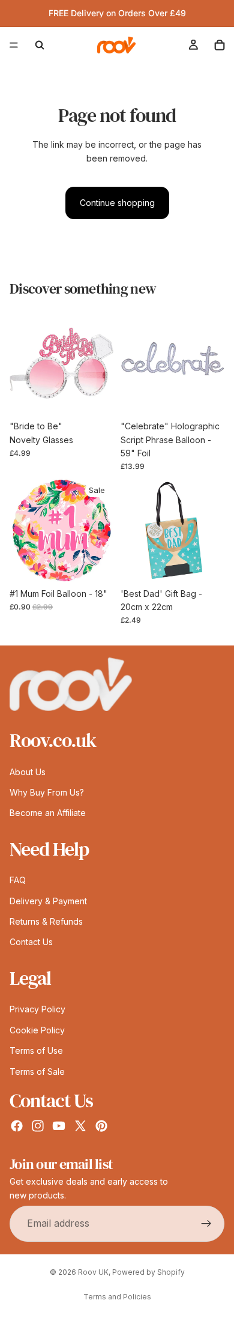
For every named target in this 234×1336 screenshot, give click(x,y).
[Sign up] (206, 1223)
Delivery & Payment (48, 901)
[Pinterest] (101, 1126)
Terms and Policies (117, 1296)
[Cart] (219, 45)
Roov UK (93, 1272)
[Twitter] (80, 1126)
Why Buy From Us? (47, 792)
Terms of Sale (37, 1071)
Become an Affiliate (48, 813)
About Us (28, 772)
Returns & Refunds (46, 921)
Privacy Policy (37, 1010)
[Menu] (14, 45)
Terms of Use (36, 1050)
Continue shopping (117, 203)
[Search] (39, 45)
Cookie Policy (37, 1030)
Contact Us (31, 942)
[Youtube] (59, 1126)
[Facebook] (17, 1126)
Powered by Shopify (148, 1272)
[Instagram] (38, 1126)
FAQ (18, 880)
